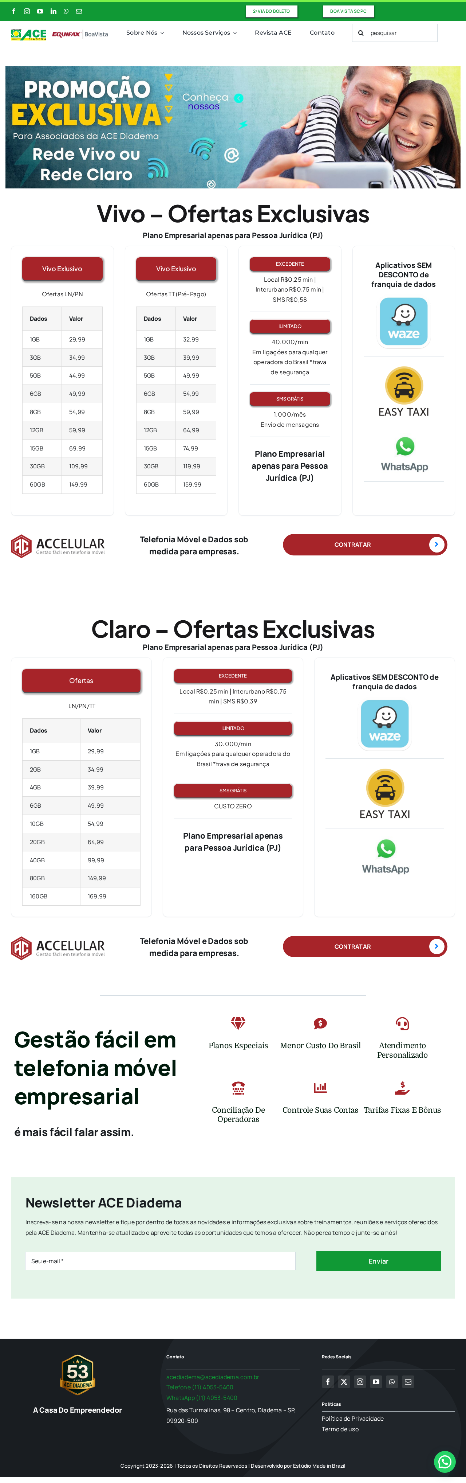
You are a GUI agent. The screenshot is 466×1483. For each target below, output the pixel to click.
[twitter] (344, 1381)
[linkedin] (53, 11)
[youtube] (40, 11)
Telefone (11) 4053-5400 (200, 1387)
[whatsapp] (66, 11)
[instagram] (27, 11)
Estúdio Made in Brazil (319, 1465)
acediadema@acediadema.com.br (213, 1377)
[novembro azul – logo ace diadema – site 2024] (59, 32)
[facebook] (14, 11)
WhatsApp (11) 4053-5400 (202, 1398)
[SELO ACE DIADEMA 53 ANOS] (77, 1354)
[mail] (79, 11)
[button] (445, 1462)
